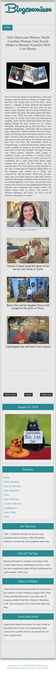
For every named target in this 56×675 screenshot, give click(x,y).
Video (6, 516)
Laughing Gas (10, 508)
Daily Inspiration (11, 490)
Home (7, 27)
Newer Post (10, 394)
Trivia (6, 495)
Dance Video (10, 512)
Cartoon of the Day (12, 503)
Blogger (46, 668)
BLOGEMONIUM (28, 665)
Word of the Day (11, 499)
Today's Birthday (11, 482)
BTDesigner (25, 668)
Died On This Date (12, 486)
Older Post (46, 394)
